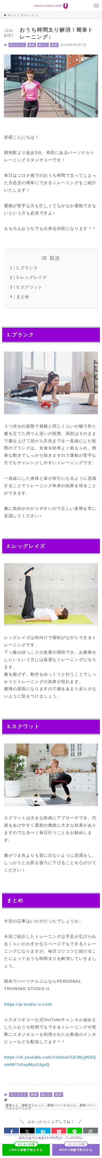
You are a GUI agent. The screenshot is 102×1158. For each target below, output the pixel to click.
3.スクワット (29, 287)
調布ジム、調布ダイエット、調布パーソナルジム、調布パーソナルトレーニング (51, 1107)
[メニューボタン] (96, 5)
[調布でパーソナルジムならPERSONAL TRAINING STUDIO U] (51, 5)
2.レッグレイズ (31, 277)
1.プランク (27, 267)
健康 (32, 44)
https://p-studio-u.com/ (28, 1004)
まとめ (23, 296)
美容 (54, 44)
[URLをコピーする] (90, 1132)
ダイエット (17, 44)
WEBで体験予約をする (76, 1150)
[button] (11, 1132)
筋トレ (43, 44)
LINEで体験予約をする (26, 1150)
